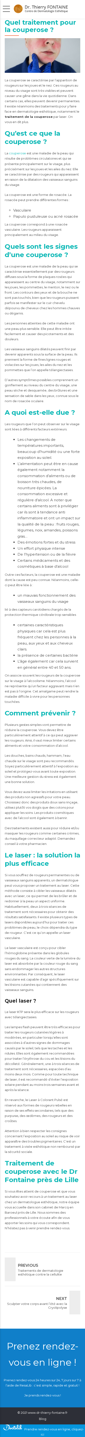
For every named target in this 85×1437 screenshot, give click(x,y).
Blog (42, 1419)
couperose (17, 153)
